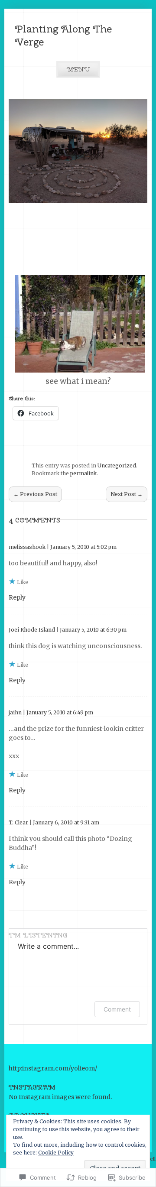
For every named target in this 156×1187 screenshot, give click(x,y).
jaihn (15, 712)
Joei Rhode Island (32, 629)
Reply (17, 597)
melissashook (27, 547)
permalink (83, 473)
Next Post (126, 494)
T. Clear (18, 822)
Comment (117, 1009)
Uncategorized (117, 465)
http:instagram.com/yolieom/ (53, 1068)
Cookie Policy (56, 1152)
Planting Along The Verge (63, 35)
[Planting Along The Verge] (78, 201)
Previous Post (35, 494)
